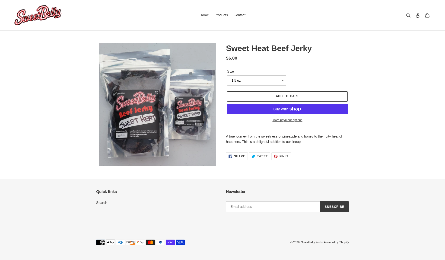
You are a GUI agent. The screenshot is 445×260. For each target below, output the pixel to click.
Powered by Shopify (336, 242)
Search (101, 203)
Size (230, 71)
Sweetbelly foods (312, 242)
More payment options (287, 120)
